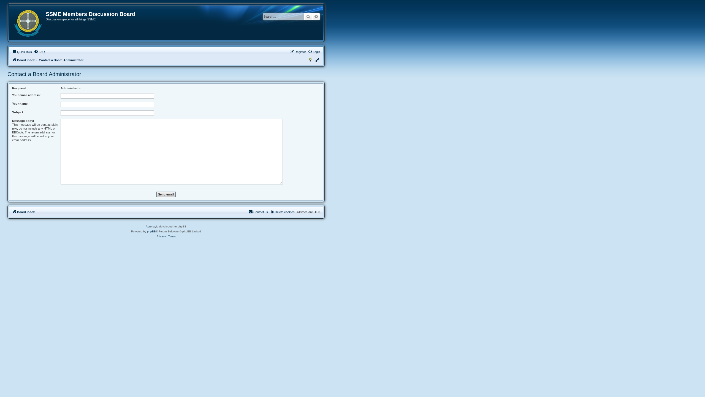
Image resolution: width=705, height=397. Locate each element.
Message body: (23, 120)
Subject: (18, 112)
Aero (149, 226)
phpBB (151, 231)
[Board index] (27, 23)
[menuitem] (39, 52)
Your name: (20, 103)
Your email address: (26, 95)
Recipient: (19, 88)
